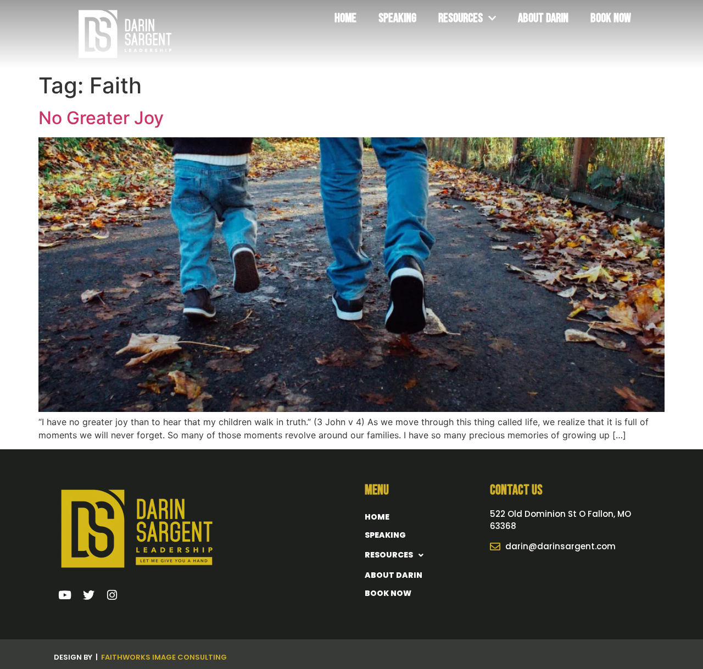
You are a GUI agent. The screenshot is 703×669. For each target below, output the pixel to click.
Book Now (610, 18)
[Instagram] (112, 595)
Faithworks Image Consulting (164, 657)
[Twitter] (88, 595)
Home (345, 18)
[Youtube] (65, 595)
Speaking (397, 18)
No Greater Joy (101, 118)
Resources (460, 18)
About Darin (543, 18)
